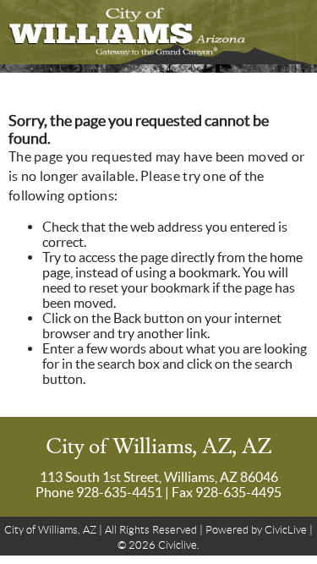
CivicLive (286, 529)
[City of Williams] (158, 32)
